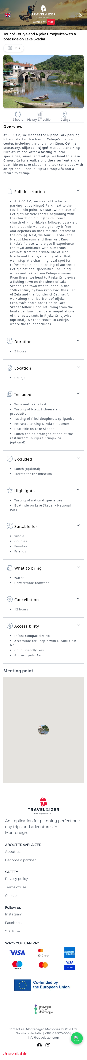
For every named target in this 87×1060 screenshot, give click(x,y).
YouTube (12, 931)
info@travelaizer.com (43, 1037)
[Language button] (7, 15)
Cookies (11, 896)
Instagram (13, 914)
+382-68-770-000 (57, 1033)
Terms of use (15, 887)
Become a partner (20, 860)
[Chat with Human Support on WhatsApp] (77, 1038)
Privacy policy (16, 879)
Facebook (13, 923)
